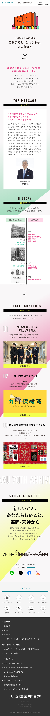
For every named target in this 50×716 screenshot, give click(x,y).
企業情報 (7, 622)
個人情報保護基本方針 (12, 676)
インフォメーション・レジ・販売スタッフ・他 (21, 639)
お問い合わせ (9, 659)
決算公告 (7, 626)
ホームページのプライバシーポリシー (18, 668)
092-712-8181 (25, 707)
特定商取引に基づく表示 (13, 680)
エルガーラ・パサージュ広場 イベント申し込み (21, 649)
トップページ (25, 588)
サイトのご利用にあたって (14, 663)
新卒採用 (7, 635)
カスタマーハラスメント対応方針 (16, 689)
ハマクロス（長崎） (11, 653)
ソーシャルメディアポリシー (14, 672)
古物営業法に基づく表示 (13, 685)
